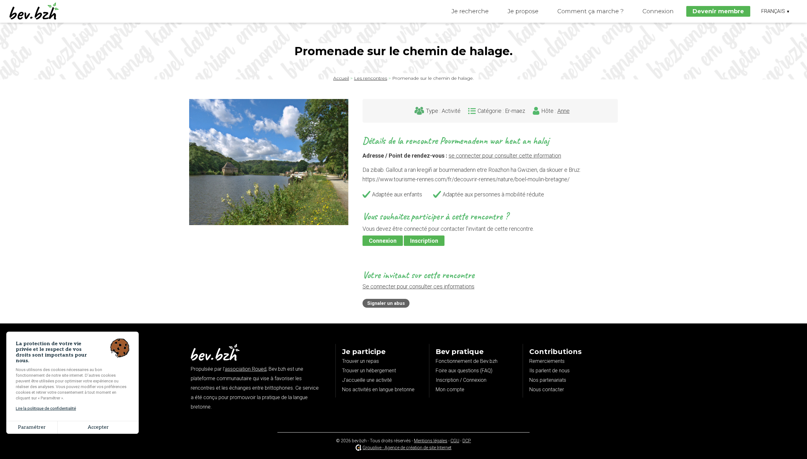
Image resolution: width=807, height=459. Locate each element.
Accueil (341, 78)
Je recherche (470, 11)
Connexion (658, 11)
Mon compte (450, 389)
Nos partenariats (547, 380)
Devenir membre (718, 11)
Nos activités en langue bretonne (378, 389)
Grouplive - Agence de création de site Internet (407, 447)
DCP (466, 440)
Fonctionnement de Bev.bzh (466, 361)
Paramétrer (32, 427)
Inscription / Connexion (461, 380)
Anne (563, 111)
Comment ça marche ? (590, 11)
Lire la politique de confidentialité (46, 408)
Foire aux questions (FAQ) (464, 371)
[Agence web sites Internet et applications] (359, 447)
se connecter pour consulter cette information (505, 155)
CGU (454, 440)
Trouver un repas (360, 361)
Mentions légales (430, 440)
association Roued (245, 369)
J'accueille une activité (367, 380)
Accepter (98, 427)
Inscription (424, 240)
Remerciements (547, 361)
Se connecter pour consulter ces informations (418, 286)
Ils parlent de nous (549, 371)
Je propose (523, 11)
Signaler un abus (386, 303)
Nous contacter (546, 389)
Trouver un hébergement (369, 371)
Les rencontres (370, 78)
